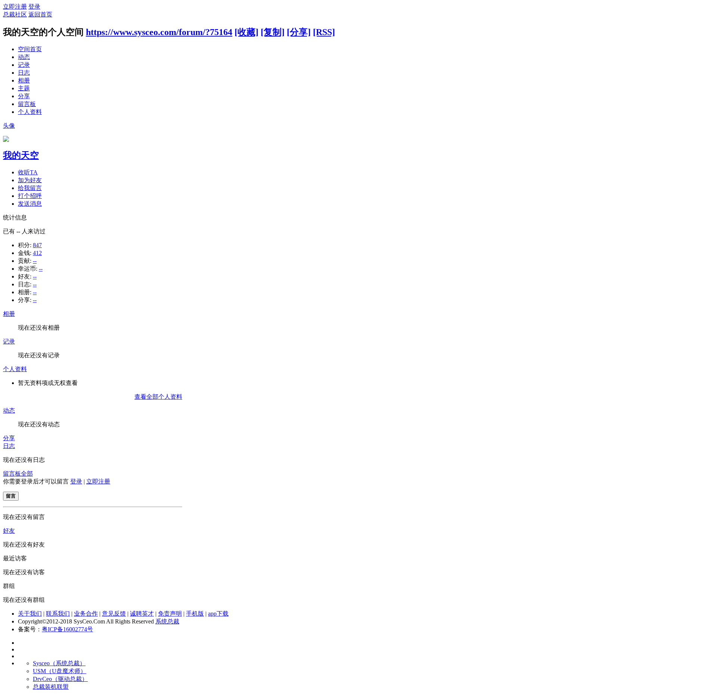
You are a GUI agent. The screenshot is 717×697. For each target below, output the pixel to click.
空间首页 (30, 49)
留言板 (27, 104)
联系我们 (58, 613)
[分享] (299, 32)
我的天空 (21, 155)
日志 (24, 72)
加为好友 (30, 180)
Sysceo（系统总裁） (59, 663)
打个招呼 (30, 196)
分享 (24, 96)
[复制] (273, 32)
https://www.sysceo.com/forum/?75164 (159, 32)
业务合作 (86, 613)
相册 (24, 80)
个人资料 (30, 112)
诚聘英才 (142, 613)
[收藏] (246, 32)
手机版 (195, 613)
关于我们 (30, 613)
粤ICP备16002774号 (67, 629)
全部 (27, 473)
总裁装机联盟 (51, 687)
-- (35, 261)
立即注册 (15, 6)
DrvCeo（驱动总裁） (60, 679)
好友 (9, 531)
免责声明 (170, 613)
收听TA (28, 172)
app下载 (218, 613)
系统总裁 (167, 621)
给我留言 (30, 188)
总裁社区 (15, 14)
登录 (34, 6)
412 (37, 253)
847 (37, 245)
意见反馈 (114, 613)
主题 (24, 88)
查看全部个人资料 (158, 396)
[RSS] (324, 32)
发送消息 (30, 203)
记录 (24, 65)
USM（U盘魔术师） (59, 671)
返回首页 (40, 14)
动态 (24, 57)
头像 (9, 125)
